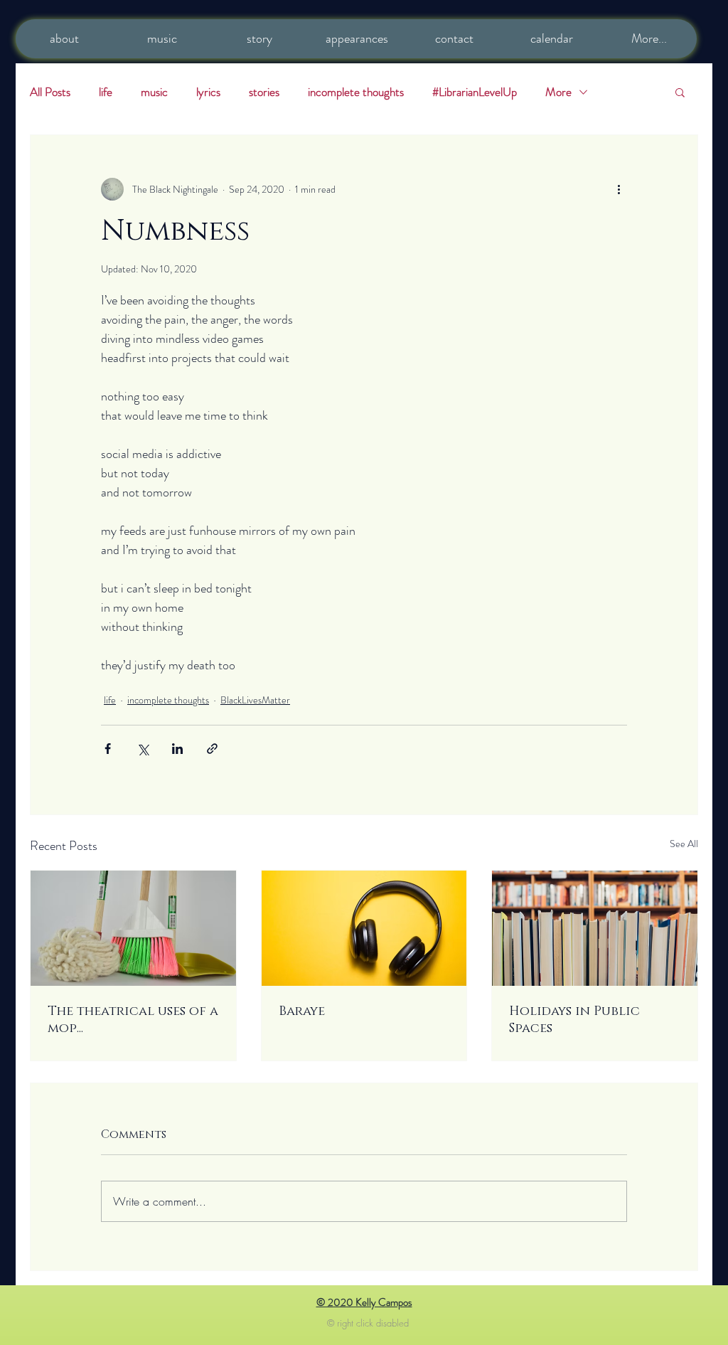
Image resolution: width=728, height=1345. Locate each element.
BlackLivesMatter (255, 700)
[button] (680, 91)
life (105, 92)
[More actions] (618, 189)
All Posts (50, 92)
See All (684, 843)
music (154, 92)
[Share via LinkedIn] (177, 748)
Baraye (302, 1011)
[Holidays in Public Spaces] (594, 928)
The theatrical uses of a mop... (133, 1020)
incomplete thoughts (356, 92)
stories (264, 92)
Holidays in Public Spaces (574, 1020)
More (558, 92)
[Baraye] (364, 928)
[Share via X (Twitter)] (142, 748)
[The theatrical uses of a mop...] (133, 928)
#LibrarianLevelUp (474, 92)
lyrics (208, 92)
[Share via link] (212, 748)
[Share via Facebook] (107, 748)
